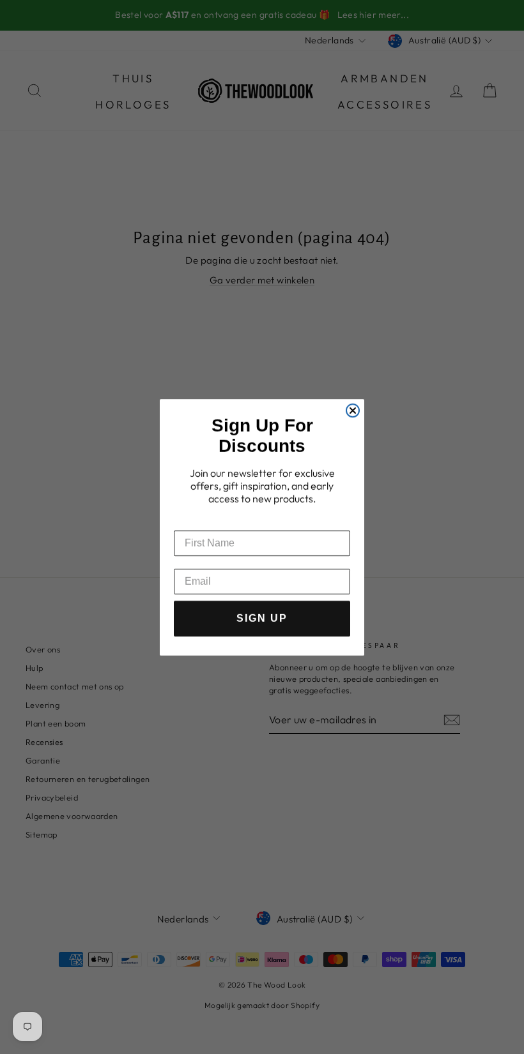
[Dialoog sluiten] (352, 404)
